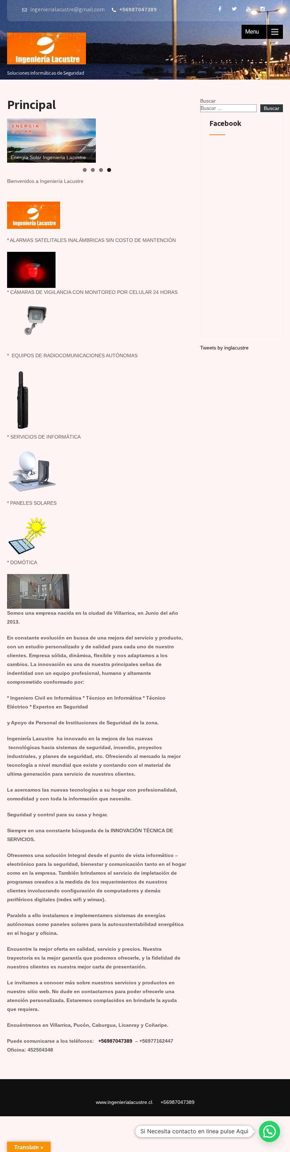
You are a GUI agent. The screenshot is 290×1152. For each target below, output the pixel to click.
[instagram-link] (262, 9)
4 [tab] (109, 170)
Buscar (208, 101)
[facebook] (220, 9)
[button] (269, 1131)
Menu (252, 31)
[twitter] (234, 9)
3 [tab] (101, 170)
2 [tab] (93, 170)
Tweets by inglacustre (224, 348)
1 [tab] (85, 170)
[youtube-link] (248, 9)
